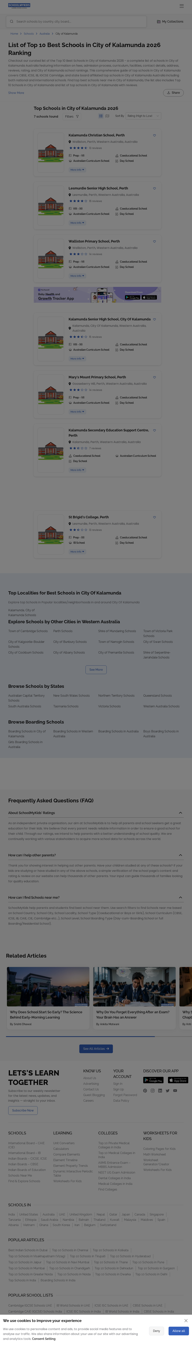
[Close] (166, 623)
